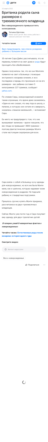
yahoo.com (7, 91)
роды (37, 62)
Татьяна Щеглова (16, 32)
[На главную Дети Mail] (12, 3)
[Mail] (8, 3)
